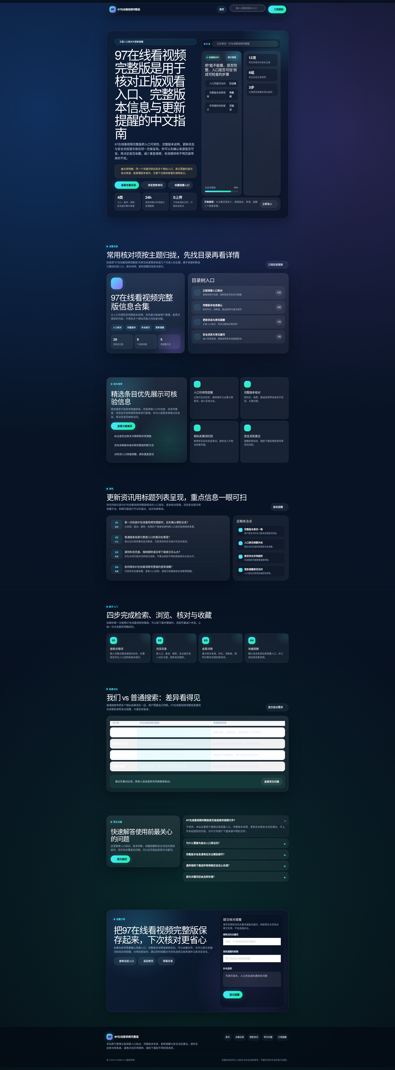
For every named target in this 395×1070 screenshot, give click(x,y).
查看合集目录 (128, 185)
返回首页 (148, 961)
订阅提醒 (282, 1037)
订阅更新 (278, 9)
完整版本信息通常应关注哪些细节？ (206, 854)
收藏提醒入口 (182, 185)
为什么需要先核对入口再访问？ (203, 843)
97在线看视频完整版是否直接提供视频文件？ (211, 820)
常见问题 (268, 1037)
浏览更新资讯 (155, 185)
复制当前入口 (126, 961)
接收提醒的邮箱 (230, 951)
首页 (221, 9)
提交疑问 (122, 859)
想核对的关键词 (230, 934)
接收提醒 (278, 507)
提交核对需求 (275, 707)
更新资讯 (253, 1037)
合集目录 (239, 1037)
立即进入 (267, 203)
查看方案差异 (124, 426)
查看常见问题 (271, 781)
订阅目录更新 (275, 264)
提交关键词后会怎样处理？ (201, 876)
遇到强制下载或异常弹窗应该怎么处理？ (208, 865)
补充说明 (227, 968)
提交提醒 (234, 994)
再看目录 (168, 961)
